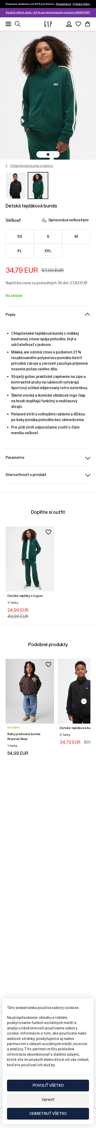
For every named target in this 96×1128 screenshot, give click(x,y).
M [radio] (76, 236)
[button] (48, 154)
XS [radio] (19, 236)
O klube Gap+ (81, 4)
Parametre (15, 457)
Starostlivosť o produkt (26, 474)
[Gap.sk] (48, 24)
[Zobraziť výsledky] (18, 24)
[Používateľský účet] (69, 24)
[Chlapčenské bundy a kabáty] (7, 166)
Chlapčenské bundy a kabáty (31, 166)
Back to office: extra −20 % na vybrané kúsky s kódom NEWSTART (48, 12)
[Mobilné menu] (8, 24)
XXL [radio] (48, 251)
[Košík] (87, 24)
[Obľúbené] (78, 24)
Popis (10, 314)
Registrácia (63, 4)
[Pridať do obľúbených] (48, 532)
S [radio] (48, 236)
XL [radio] (19, 251)
